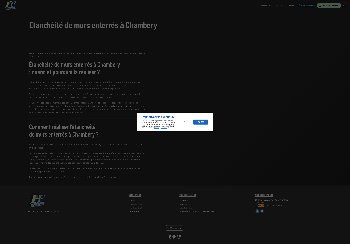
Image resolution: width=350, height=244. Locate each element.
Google (156, 128)
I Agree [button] (200, 122)
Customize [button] (186, 122)
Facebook (164, 128)
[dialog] (175, 122)
